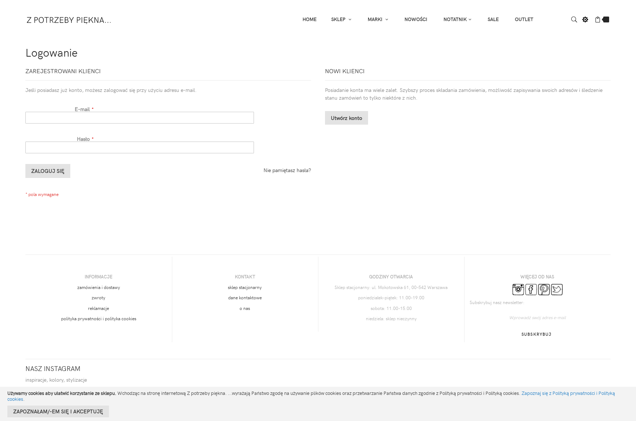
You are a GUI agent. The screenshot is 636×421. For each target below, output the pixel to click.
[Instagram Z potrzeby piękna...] (518, 289)
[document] (318, 403)
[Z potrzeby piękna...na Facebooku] (531, 289)
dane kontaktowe (245, 297)
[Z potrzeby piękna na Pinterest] (544, 289)
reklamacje (98, 308)
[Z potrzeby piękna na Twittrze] (557, 289)
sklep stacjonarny (245, 287)
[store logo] (69, 18)
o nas (245, 308)
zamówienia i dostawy (98, 287)
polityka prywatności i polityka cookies (98, 318)
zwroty (98, 297)
